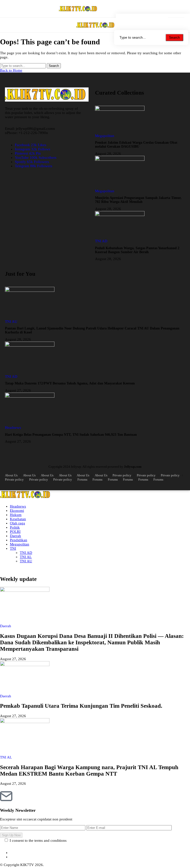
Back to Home (11, 70)
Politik (15, 527)
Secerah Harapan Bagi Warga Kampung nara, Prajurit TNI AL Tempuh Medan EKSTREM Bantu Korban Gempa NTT (89, 770)
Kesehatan (18, 519)
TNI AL (26, 557)
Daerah (15, 536)
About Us (11, 475)
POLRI (15, 532)
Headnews (18, 506)
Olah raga (17, 523)
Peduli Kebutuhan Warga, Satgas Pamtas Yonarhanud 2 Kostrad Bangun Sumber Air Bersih (137, 250)
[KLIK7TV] (96, 25)
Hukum (16, 515)
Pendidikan (18, 540)
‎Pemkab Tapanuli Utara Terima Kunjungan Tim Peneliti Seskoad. (81, 706)
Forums (82, 479)
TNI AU (26, 561)
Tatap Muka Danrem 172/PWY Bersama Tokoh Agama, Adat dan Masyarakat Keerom (70, 383)
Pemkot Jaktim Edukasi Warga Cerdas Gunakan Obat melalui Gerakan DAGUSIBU (136, 144)
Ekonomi (17, 511)
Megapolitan (19, 544)
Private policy (122, 475)
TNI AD (26, 553)
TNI (13, 548)
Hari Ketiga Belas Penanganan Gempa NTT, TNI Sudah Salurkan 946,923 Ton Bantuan (71, 434)
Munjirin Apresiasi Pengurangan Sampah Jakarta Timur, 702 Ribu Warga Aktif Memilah (138, 200)
